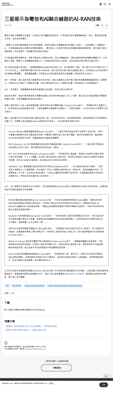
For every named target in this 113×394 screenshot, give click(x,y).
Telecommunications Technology (65, 285)
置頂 (106, 376)
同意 (103, 385)
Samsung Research (34, 285)
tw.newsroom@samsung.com (35, 349)
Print (107, 25)
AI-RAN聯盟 (78, 274)
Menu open (109, 4)
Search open (105, 4)
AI (7, 285)
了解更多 (51, 383)
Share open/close (102, 25)
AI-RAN (17, 285)
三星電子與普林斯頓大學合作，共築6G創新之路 (25, 330)
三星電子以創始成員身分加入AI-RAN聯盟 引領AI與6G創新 (30, 326)
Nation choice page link (100, 4)
